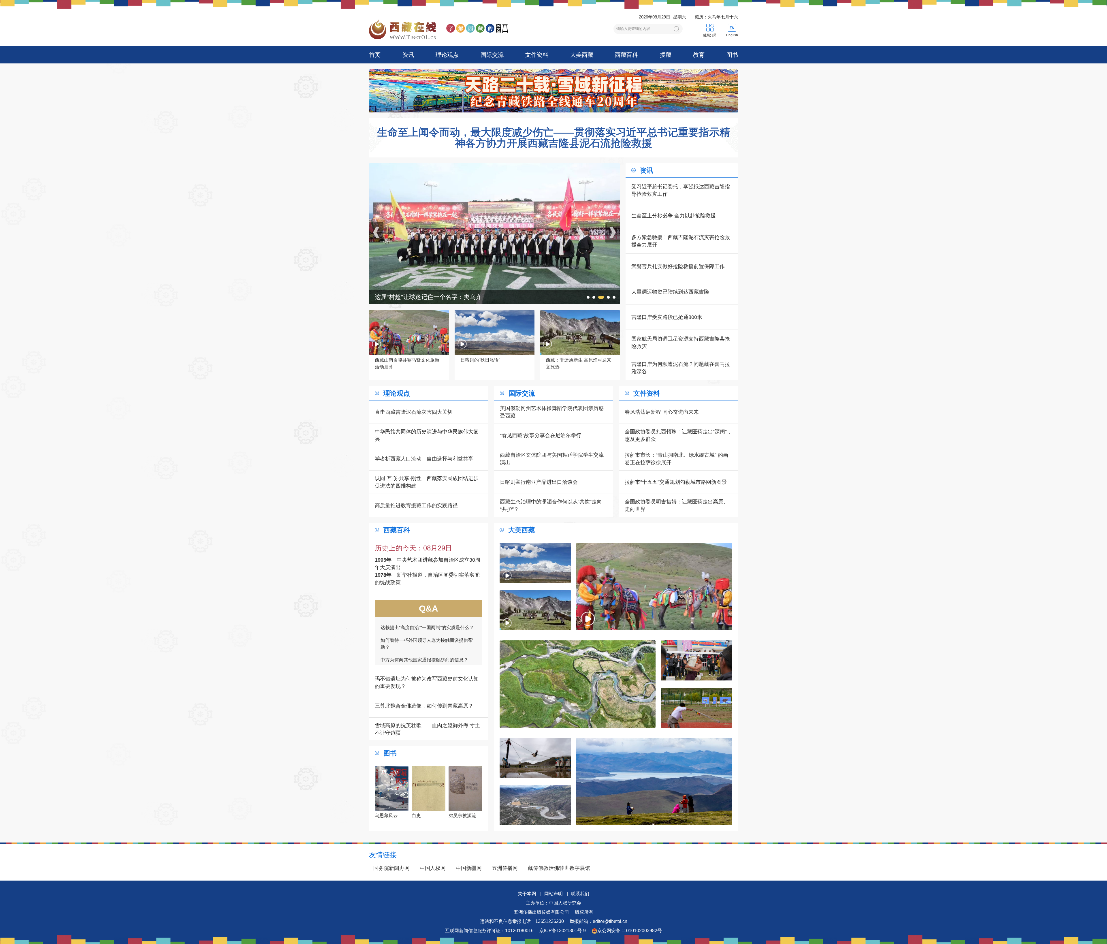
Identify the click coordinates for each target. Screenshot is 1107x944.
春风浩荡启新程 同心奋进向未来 (662, 412)
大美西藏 (581, 55)
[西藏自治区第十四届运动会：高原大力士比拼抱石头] (494, 167)
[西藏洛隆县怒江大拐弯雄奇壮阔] (535, 805)
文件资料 (536, 55)
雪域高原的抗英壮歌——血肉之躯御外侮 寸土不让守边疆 (427, 729)
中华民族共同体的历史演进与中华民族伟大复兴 (427, 435)
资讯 (408, 55)
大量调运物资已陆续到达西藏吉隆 (670, 292)
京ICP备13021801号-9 (562, 930)
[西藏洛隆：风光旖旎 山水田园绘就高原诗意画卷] (578, 684)
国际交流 (492, 55)
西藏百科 (626, 55)
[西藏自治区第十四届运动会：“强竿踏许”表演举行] (535, 758)
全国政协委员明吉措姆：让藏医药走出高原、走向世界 (676, 505)
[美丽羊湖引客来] (654, 781)
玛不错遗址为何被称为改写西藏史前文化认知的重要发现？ (427, 682)
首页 (375, 55)
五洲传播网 (505, 868)
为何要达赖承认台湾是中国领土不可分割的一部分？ (427, 634)
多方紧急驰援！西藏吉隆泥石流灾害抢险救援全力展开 (680, 241)
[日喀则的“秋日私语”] (535, 563)
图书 (732, 55)
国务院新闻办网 (391, 868)
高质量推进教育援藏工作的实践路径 (416, 505)
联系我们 (580, 893)
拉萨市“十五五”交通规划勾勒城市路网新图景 (676, 482)
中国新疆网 (469, 868)
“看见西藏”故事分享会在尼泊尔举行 (540, 435)
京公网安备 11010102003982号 (629, 930)
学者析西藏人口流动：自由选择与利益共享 (424, 459)
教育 (699, 55)
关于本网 (527, 893)
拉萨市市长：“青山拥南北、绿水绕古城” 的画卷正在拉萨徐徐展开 (676, 458)
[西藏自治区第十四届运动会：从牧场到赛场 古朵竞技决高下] (696, 708)
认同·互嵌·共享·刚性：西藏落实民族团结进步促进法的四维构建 (427, 482)
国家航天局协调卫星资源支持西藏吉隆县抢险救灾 (680, 342)
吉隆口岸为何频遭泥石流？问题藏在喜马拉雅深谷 (680, 368)
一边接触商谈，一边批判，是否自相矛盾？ (424, 617)
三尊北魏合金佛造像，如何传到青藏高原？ (424, 706)
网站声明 (553, 893)
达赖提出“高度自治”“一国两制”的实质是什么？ (427, 650)
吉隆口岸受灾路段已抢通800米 (666, 317)
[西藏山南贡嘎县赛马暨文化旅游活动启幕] (654, 586)
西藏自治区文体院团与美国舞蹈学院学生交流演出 (552, 458)
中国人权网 (433, 868)
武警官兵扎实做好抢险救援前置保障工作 (678, 266)
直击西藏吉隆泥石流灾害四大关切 (414, 412)
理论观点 (447, 55)
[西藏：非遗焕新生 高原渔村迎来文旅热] (535, 610)
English (732, 35)
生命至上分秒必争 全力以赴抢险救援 (673, 216)
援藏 (665, 55)
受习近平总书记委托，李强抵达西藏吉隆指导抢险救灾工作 (680, 190)
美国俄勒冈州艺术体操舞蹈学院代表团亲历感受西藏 (552, 412)
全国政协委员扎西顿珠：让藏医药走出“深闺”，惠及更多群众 (678, 435)
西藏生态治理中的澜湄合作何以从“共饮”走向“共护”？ (551, 505)
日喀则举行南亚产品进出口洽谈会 (539, 482)
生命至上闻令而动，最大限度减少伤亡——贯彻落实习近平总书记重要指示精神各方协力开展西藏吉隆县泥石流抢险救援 (553, 138)
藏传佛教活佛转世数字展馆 (559, 868)
